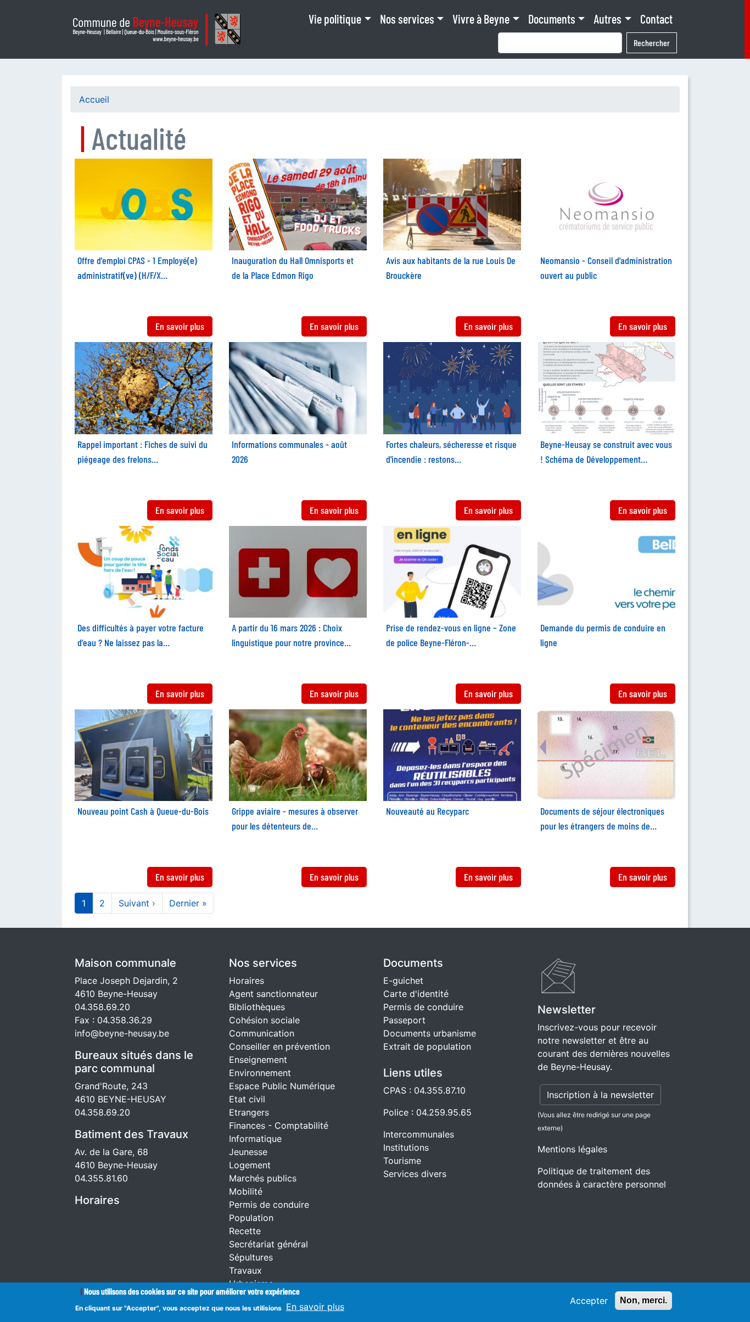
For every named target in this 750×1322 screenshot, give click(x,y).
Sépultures (251, 1257)
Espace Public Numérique (282, 1085)
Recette (245, 1230)
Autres (608, 19)
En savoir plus (315, 1306)
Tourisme (402, 1160)
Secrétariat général (268, 1244)
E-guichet (403, 980)
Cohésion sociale (264, 1020)
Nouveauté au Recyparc (427, 811)
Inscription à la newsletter (600, 1094)
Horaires (97, 1200)
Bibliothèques (257, 1006)
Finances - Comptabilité (278, 1125)
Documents (551, 19)
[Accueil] (160, 30)
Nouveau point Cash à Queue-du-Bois (143, 811)
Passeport (404, 1020)
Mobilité (245, 1191)
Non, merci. (643, 1300)
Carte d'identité (416, 993)
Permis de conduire (269, 1204)
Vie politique (335, 19)
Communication (261, 1033)
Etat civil (247, 1099)
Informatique (255, 1138)
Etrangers (249, 1112)
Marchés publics (262, 1178)
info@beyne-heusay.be (122, 1033)
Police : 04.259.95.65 (427, 1112)
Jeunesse (248, 1151)
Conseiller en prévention (279, 1046)
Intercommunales (418, 1134)
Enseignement (258, 1059)
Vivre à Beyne (481, 19)
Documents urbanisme (429, 1033)
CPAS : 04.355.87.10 (424, 1090)
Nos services (407, 19)
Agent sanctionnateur (273, 993)
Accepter (589, 1300)
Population (251, 1217)
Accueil (94, 99)
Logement (250, 1164)
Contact (656, 19)
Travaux (245, 1270)
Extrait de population (427, 1046)
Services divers (414, 1173)
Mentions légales (572, 1149)
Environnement (260, 1072)
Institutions (406, 1147)
